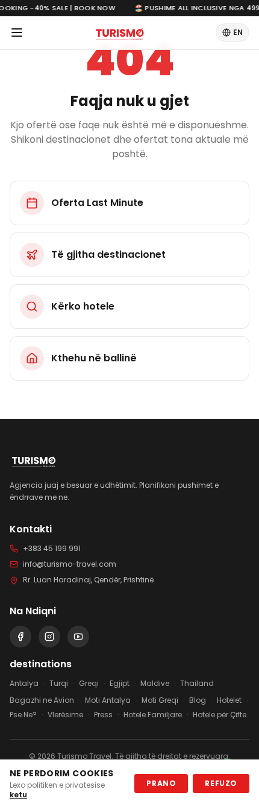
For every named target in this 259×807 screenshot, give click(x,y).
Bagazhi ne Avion (42, 700)
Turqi (58, 683)
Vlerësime (65, 715)
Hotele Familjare (152, 715)
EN (238, 32)
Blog (197, 700)
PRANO (161, 783)
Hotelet (229, 700)
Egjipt (120, 683)
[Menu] (17, 32)
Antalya (24, 683)
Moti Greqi (160, 700)
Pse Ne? (23, 715)
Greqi (89, 683)
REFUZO (221, 783)
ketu (18, 795)
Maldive (154, 683)
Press (103, 715)
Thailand (197, 683)
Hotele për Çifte (219, 715)
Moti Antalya (108, 700)
